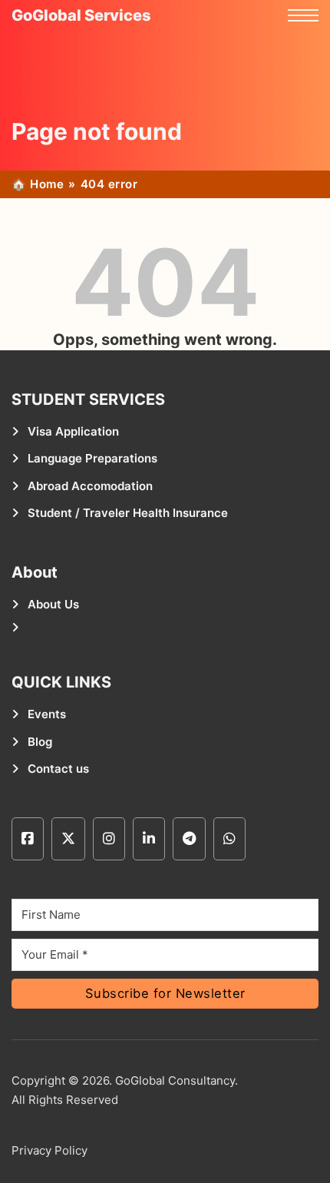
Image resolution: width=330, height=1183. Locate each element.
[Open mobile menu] (303, 15)
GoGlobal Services (81, 15)
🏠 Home (38, 184)
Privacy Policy (49, 1150)
